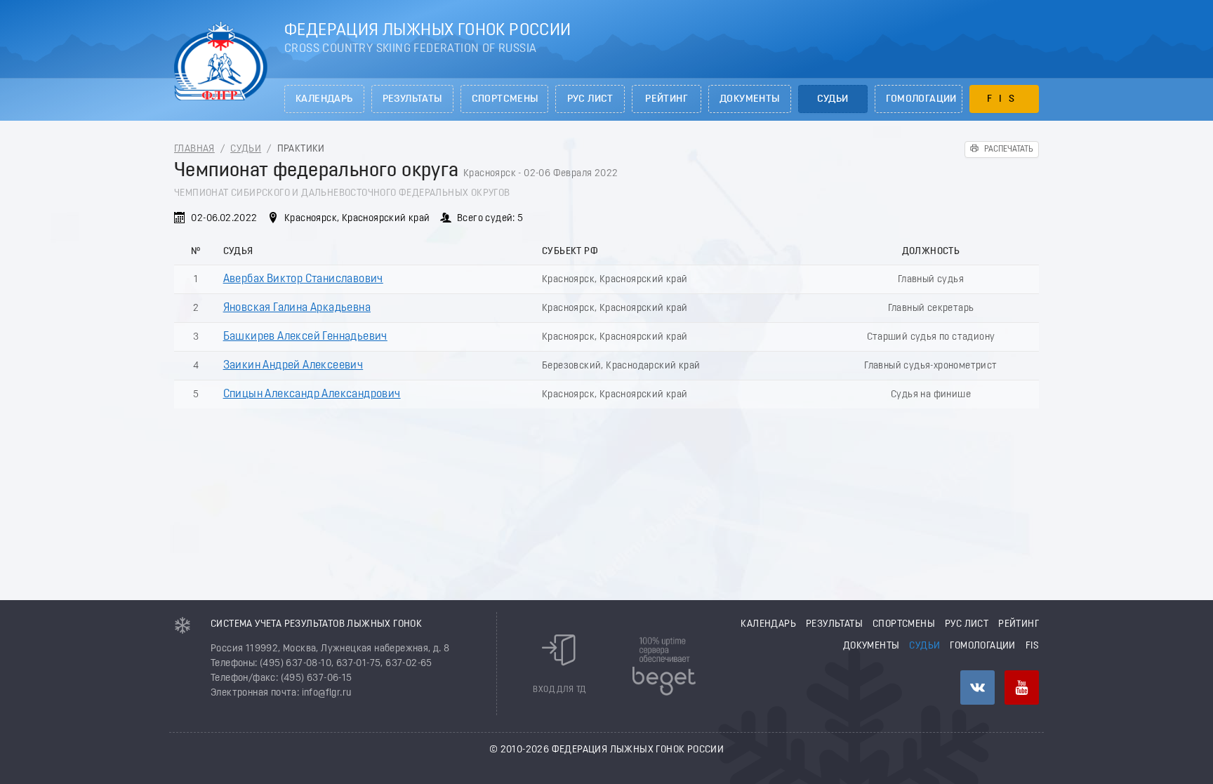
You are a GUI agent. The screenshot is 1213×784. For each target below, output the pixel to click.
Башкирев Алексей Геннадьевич (305, 337)
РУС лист (590, 99)
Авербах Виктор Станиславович (303, 279)
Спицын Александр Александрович (312, 394)
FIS (1004, 99)
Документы (750, 99)
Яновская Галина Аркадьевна (297, 308)
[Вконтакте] (977, 687)
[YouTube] (1022, 687)
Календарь (324, 99)
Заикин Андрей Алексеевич (293, 365)
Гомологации (921, 99)
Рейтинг (666, 99)
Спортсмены (505, 99)
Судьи (833, 99)
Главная (194, 149)
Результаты (412, 99)
